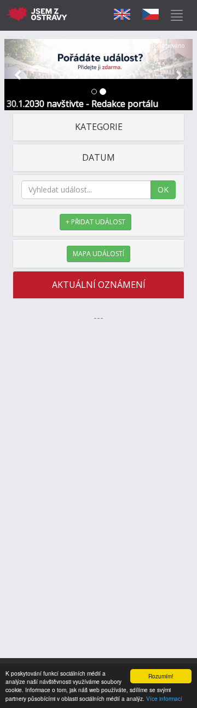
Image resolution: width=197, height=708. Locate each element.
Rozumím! (160, 676)
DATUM (98, 157)
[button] (18, 74)
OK (163, 189)
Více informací (164, 698)
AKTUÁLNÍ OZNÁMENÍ (99, 285)
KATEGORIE (99, 127)
